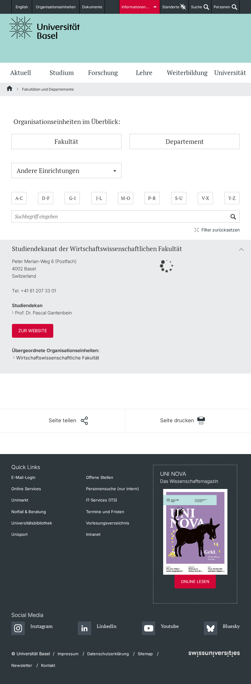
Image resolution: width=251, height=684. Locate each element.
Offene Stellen (99, 477)
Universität (230, 72)
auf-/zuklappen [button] (241, 249)
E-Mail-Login (23, 477)
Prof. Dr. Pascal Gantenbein (43, 313)
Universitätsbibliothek (31, 523)
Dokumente (92, 7)
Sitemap (145, 653)
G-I (72, 198)
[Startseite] (9, 89)
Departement (185, 141)
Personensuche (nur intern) (112, 488)
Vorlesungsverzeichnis (107, 523)
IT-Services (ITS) (101, 500)
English (22, 7)
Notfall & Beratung (28, 511)
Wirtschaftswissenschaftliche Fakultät (57, 358)
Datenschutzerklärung (108, 653)
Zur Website (32, 330)
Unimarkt (19, 500)
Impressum (68, 653)
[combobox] (66, 170)
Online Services (26, 488)
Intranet (93, 534)
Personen (221, 9)
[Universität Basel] (44, 28)
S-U (178, 198)
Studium (62, 72)
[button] (68, 420)
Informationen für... (138, 7)
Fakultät (66, 141)
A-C (19, 198)
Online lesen (195, 581)
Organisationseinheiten (56, 7)
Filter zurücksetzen (220, 229)
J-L (99, 198)
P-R (152, 198)
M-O (125, 198)
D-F (46, 198)
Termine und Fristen (105, 511)
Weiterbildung (187, 72)
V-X (205, 198)
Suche (195, 9)
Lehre (144, 72)
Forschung (103, 72)
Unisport (19, 534)
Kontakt (48, 665)
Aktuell (20, 72)
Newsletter (21, 665)
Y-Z (231, 198)
